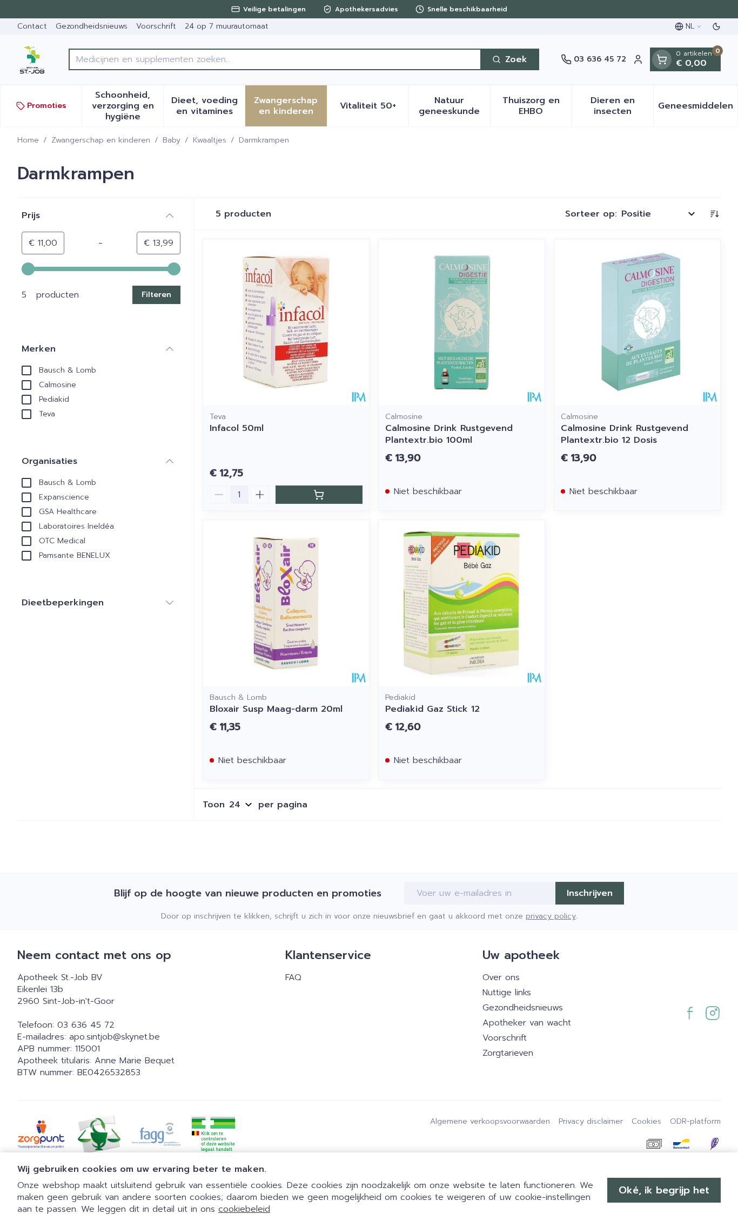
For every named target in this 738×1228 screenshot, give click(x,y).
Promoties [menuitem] (46, 105)
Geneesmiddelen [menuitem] (697, 108)
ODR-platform (695, 1121)
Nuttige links (506, 992)
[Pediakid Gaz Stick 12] (462, 603)
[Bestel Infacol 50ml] (319, 494)
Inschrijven (590, 893)
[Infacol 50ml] (286, 322)
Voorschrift (156, 26)
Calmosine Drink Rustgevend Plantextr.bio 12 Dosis (624, 434)
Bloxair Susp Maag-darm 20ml (276, 709)
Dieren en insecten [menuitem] (622, 106)
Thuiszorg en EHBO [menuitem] (537, 106)
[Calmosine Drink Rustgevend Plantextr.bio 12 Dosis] (637, 322)
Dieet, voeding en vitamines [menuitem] (208, 106)
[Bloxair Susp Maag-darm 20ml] (286, 603)
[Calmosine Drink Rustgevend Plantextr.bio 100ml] (462, 322)
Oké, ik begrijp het (664, 1190)
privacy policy (551, 916)
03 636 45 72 (86, 1024)
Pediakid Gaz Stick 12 (432, 709)
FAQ (293, 977)
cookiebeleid (244, 1209)
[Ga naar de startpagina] (32, 59)
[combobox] (275, 59)
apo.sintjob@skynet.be (114, 1036)
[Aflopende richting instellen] (714, 214)
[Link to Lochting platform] (714, 1143)
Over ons (501, 977)
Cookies (646, 1121)
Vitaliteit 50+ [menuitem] (374, 108)
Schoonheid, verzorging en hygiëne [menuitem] (127, 106)
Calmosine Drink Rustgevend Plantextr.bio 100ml (449, 434)
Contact (32, 26)
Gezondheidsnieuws (92, 26)
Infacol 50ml (237, 428)
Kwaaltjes (209, 140)
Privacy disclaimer (591, 1121)
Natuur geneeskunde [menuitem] (454, 106)
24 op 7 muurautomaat (227, 26)
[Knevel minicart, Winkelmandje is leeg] (662, 59)
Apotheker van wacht (526, 1023)
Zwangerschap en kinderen (100, 140)
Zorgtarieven (507, 1053)
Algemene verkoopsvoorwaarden (490, 1121)
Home (28, 140)
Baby (171, 140)
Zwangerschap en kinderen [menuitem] (290, 106)
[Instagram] (713, 1013)
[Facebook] (690, 1013)
